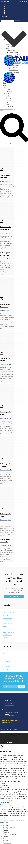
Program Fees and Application (11, 702)
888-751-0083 (23, 1)
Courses (5, 48)
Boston (8, 39)
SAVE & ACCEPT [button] (4, 822)
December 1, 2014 (5, 546)
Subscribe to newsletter (8, 19)
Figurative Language (7, 623)
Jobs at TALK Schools (9, 705)
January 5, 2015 (4, 310)
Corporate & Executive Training (11, 712)
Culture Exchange (7, 621)
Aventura (8, 37)
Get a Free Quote (14, 596)
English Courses (10, 50)
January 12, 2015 (5, 259)
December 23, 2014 (6, 418)
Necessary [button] (3, 783)
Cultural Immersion (7, 618)
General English (13, 52)
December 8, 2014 (5, 520)
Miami (8, 44)
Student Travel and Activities (10, 632)
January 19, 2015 (5, 233)
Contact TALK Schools (9, 699)
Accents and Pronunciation (9, 612)
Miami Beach (6, 666)
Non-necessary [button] (4, 803)
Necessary (5, 785)
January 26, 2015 (5, 181)
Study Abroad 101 (7, 635)
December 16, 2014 (6, 470)
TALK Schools (6, 637)
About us (5, 31)
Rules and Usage (7, 629)
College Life (5, 615)
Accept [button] (9, 742)
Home (3, 143)
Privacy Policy (14, 741)
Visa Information (8, 700)
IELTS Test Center (9, 703)
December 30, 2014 (6, 364)
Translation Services (9, 715)
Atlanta (8, 35)
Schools (5, 33)
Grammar (7, 143)
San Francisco (10, 46)
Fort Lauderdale (10, 42)
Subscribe (5, 16)
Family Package (13, 70)
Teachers (7, 714)
